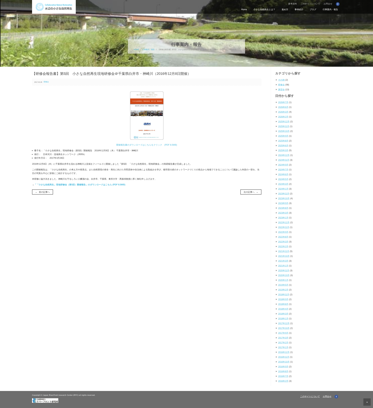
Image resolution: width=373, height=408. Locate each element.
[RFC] (45, 400)
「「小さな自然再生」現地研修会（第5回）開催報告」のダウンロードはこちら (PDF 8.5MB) (79, 184)
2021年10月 (284, 256)
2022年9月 (283, 232)
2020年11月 (283, 270)
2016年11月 (283, 357)
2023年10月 (284, 198)
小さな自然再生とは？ (264, 9)
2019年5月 (283, 285)
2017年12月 (284, 323)
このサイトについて (310, 3)
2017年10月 (284, 328)
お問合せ (328, 3)
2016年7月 (283, 376)
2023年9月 (283, 203)
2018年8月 (283, 304)
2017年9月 (283, 333)
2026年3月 (283, 112)
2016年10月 (284, 362)
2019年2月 (283, 289)
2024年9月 (283, 165)
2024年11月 (283, 160)
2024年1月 (283, 189)
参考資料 (292, 3)
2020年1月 (283, 280)
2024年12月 (284, 155)
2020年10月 (284, 275)
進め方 (285, 9)
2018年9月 (283, 299)
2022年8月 (283, 237)
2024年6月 (283, 174)
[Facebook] (337, 3)
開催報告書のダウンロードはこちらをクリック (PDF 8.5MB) (146, 145)
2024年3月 (283, 184)
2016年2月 (283, 381)
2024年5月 (283, 179)
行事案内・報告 (330, 9)
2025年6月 (283, 145)
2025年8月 (283, 140)
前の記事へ (44, 192)
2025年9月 (283, 136)
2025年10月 (284, 131)
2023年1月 (283, 217)
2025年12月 (284, 121)
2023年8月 (283, 208)
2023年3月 (283, 213)
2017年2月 (283, 342)
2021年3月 (283, 261)
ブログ (313, 9)
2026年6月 (283, 107)
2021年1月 (283, 265)
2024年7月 (283, 169)
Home (244, 9)
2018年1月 (283, 318)
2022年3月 (283, 241)
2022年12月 (284, 222)
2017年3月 (283, 338)
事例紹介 (299, 9)
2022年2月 (283, 246)
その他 (281, 80)
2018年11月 (283, 294)
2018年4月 (283, 309)
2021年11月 (283, 251)
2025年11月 (283, 126)
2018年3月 (283, 313)
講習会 (281, 89)
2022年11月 (283, 227)
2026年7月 (283, 102)
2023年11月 (283, 193)
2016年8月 (283, 371)
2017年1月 (283, 347)
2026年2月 (283, 116)
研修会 (46, 82)
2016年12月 (284, 352)
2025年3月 (283, 150)
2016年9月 (283, 366)
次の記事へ (249, 192)
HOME (136, 49)
